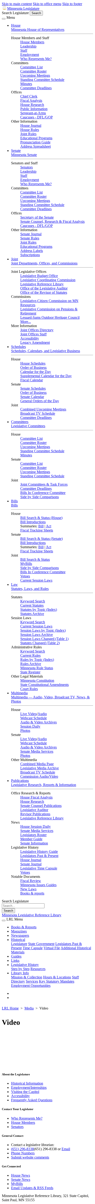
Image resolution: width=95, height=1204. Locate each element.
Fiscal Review (30, 881)
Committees (19, 422)
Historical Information (27, 1083)
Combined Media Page (37, 764)
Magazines (19, 931)
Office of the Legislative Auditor (44, 288)
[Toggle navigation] (4, 18)
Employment (29, 55)
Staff (23, 50)
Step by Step (20, 969)
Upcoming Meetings (35, 75)
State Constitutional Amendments (44, 685)
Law (14, 584)
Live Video (28, 714)
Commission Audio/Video (39, 776)
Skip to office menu (47, 4)
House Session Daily (35, 826)
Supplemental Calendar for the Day (46, 376)
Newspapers (20, 935)
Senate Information (34, 843)
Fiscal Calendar (31, 380)
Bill (41, 526)
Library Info (20, 973)
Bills (14, 501)
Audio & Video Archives (38, 722)
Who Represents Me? (36, 59)
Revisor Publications (35, 814)
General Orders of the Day (39, 401)
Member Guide (31, 839)
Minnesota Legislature (23, 8)
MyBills (26, 564)
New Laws (28, 889)
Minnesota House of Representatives (37, 30)
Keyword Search (32, 601)
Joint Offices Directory (36, 330)
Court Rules (29, 689)
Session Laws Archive (36, 635)
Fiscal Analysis (31, 100)
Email (66, 1149)
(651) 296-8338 (22, 1149)
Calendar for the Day (35, 372)
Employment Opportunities (30, 985)
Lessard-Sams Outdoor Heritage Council (50, 317)
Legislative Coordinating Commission (47, 280)
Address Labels (31, 251)
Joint (14, 259)
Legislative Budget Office (39, 276)
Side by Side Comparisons (39, 497)
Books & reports (32, 893)
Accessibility (29, 338)
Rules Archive (30, 664)
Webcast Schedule (33, 718)
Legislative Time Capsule (38, 868)
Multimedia (19, 693)
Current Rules (30, 655)
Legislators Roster (33, 835)
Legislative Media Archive (39, 768)
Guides (16, 956)
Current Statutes (32, 605)
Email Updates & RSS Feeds (32, 1188)
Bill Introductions (33, 522)
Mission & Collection (26, 977)
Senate (16, 151)
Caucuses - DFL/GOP (36, 117)
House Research (32, 105)
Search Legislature (15, 13)
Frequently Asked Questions (31, 1100)
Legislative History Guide (39, 852)
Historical (18, 940)
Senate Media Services (36, 751)
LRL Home (10, 1008)
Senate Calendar (32, 397)
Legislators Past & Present (39, 856)
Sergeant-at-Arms (33, 113)
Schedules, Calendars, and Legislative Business (45, 351)
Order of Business (33, 367)
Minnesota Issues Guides (38, 885)
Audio (42, 714)
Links (15, 960)
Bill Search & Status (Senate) (41, 539)
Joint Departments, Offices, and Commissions (44, 263)
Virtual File (52, 948)
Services (32, 981)
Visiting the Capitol (25, 1092)
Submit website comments (30, 1157)
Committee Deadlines (36, 88)
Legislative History (25, 965)
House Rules (29, 130)
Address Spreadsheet (35, 146)
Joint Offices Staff (33, 334)
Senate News (20, 1180)
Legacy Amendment (35, 342)
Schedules (18, 347)
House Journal (30, 125)
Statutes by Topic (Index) (38, 610)
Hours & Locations (57, 977)
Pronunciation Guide (35, 142)
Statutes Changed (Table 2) (40, 643)
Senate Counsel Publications (41, 806)
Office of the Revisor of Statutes (43, 292)
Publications (20, 781)
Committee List (31, 67)
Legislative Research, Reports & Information (43, 785)
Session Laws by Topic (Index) (43, 630)
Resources (37, 969)
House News (20, 1175)
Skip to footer (72, 4)
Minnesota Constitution (37, 680)
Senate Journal (31, 234)
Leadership (28, 46)
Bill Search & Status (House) (41, 518)
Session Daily (30, 726)
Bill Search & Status (35, 559)
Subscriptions (30, 255)
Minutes (26, 84)
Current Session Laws (36, 580)
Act (48, 526)
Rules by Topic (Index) (37, 660)
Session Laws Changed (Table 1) (44, 639)
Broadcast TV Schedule (37, 413)
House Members (32, 42)
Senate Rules (29, 238)
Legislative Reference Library (42, 284)
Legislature (19, 944)
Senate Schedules (33, 388)
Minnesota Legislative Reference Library (31, 915)
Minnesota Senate (24, 155)
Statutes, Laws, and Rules (30, 589)
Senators (26, 167)
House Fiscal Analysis (36, 797)
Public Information (34, 109)
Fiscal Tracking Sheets (36, 530)
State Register (30, 672)
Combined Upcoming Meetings (43, 409)
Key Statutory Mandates (56, 981)
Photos (25, 731)
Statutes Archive (32, 614)
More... (25, 322)
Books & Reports (23, 927)
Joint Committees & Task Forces (44, 484)
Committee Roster (33, 71)
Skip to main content (17, 4)
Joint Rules (28, 134)
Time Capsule (33, 948)
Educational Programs (36, 138)
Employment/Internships (29, 1087)
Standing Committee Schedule (42, 80)
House (16, 25)
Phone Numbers (23, 1153)
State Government (41, 944)
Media (29, 1008)
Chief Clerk (28, 96)
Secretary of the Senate (37, 217)
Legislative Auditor (34, 810)
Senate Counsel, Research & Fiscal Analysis (52, 221)
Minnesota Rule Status (36, 668)
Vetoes (25, 576)
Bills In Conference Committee (42, 493)
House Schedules (32, 363)
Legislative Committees (28, 426)
